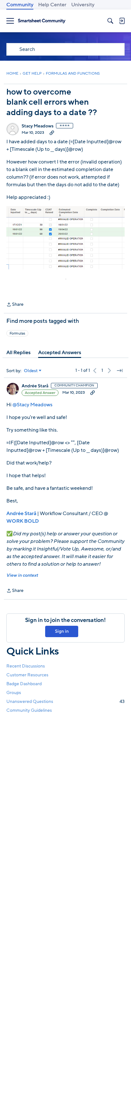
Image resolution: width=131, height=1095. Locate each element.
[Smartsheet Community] (42, 21)
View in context (22, 575)
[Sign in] (122, 21)
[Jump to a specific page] (119, 371)
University (82, 4)
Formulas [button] (17, 333)
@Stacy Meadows (32, 404)
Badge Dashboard (24, 684)
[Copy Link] (52, 132)
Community (19, 4)
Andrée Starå (35, 386)
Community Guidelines (29, 710)
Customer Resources (27, 675)
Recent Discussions (25, 666)
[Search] (110, 21)
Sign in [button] (62, 631)
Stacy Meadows (37, 126)
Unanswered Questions (65, 701)
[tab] (18, 352)
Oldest (31, 371)
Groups (13, 693)
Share (15, 304)
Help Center (52, 4)
